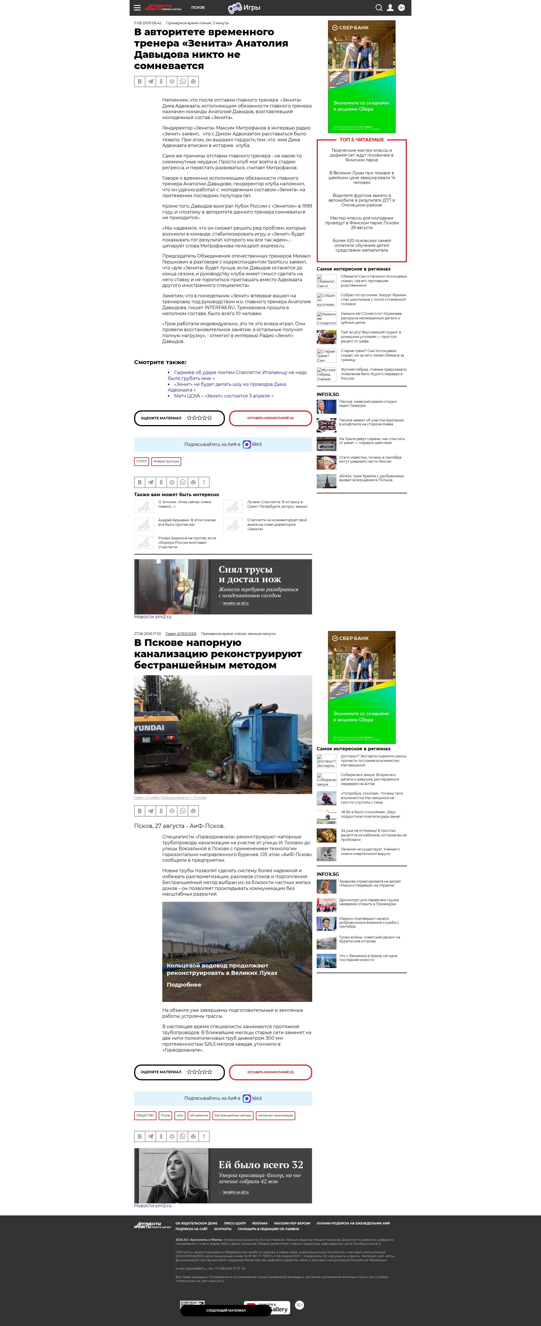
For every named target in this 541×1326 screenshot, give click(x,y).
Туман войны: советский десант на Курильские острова (369, 939)
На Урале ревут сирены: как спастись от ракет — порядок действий (372, 441)
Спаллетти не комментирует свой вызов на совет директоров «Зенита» (277, 524)
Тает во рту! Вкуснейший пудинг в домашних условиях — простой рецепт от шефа (371, 336)
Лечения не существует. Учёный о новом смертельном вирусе (370, 851)
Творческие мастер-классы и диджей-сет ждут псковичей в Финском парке (362, 155)
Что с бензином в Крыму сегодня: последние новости (368, 958)
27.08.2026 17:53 (147, 634)
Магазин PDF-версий (292, 1223)
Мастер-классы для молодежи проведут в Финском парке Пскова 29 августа (362, 223)
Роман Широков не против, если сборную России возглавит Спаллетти (187, 542)
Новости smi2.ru (153, 616)
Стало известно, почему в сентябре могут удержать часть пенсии (370, 459)
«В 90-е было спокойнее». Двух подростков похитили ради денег (370, 814)
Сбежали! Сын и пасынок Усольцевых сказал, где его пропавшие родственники (374, 280)
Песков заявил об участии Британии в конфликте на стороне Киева (371, 422)
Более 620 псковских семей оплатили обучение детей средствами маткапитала (362, 245)
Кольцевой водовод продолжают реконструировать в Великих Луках (222, 969)
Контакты (222, 1229)
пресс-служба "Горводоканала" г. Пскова (170, 797)
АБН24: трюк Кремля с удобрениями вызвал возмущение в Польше (371, 478)
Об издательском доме (197, 1223)
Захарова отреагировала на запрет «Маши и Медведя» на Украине (370, 883)
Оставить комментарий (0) (270, 418)
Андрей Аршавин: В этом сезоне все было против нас (187, 522)
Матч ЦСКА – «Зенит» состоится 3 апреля (222, 396)
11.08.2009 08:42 (147, 23)
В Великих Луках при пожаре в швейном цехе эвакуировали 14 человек (362, 178)
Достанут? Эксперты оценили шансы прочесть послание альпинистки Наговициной (373, 760)
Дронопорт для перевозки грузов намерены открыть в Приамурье (369, 902)
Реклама (260, 1223)
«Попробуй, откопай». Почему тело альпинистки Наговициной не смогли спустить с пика (372, 797)
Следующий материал (226, 1310)
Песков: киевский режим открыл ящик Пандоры (368, 404)
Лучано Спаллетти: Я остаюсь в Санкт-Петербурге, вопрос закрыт (277, 504)
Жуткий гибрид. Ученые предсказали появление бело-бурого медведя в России (374, 374)
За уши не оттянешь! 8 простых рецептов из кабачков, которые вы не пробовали (374, 835)
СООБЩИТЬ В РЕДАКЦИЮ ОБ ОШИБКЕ (268, 1229)
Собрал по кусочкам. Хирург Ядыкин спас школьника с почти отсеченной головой (373, 299)
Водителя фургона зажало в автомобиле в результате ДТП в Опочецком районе (362, 200)
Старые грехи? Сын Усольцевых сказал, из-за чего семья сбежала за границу (372, 355)
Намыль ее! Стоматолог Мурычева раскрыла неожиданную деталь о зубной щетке (371, 318)
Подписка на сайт (192, 1229)
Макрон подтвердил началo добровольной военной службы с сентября (369, 923)
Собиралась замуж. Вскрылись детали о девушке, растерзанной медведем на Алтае (370, 779)
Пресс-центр (235, 1223)
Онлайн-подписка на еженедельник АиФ (353, 1223)
